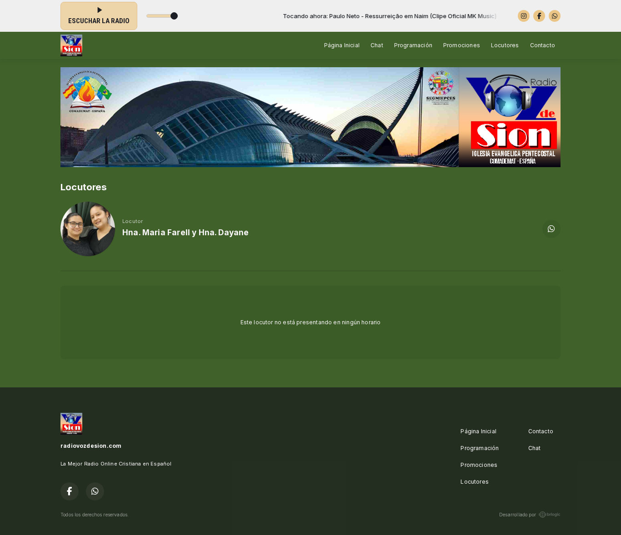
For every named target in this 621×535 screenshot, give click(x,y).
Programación (413, 45)
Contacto (542, 45)
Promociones (461, 45)
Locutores (505, 45)
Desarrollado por (517, 514)
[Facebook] (539, 16)
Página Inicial (342, 45)
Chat (377, 45)
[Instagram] (524, 16)
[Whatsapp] (555, 16)
